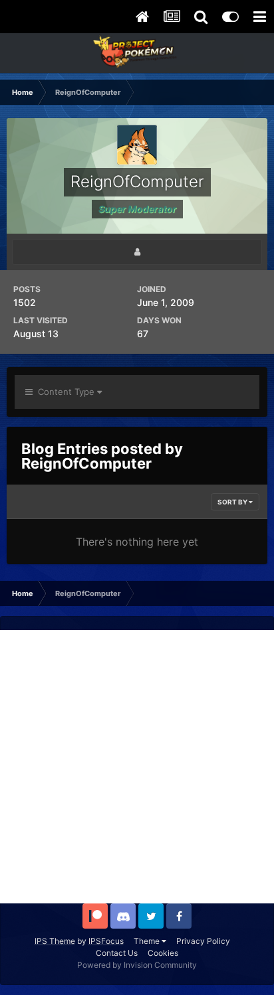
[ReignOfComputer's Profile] (137, 252)
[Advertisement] (137, 766)
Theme (148, 941)
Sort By (233, 502)
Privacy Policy (203, 941)
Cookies (163, 953)
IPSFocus (106, 941)
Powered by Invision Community (137, 965)
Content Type (65, 391)
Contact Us (117, 953)
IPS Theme (55, 941)
